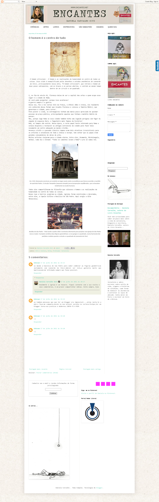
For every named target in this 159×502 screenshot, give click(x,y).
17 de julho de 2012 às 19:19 (53, 299)
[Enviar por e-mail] (66, 248)
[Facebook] (98, 385)
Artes (49, 251)
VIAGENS (100, 27)
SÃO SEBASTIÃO (85, 27)
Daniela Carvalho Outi (48, 282)
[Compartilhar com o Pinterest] (74, 248)
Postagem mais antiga (92, 369)
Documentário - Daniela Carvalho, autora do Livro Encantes (118, 210)
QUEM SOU (112, 27)
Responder (38, 273)
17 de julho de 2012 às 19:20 (53, 316)
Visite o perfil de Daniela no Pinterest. (98, 393)
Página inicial (65, 369)
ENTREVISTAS (69, 27)
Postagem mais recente (38, 369)
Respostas (40, 278)
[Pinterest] (108, 385)
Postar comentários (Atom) (47, 373)
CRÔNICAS (34, 27)
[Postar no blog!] (68, 248)
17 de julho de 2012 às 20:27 (73, 282)
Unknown (37, 263)
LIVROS (56, 27)
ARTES (46, 27)
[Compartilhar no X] (70, 248)
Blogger (99, 488)
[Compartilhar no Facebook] (72, 248)
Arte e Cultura (41, 251)
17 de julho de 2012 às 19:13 (53, 263)
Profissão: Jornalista (61, 251)
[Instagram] (113, 385)
